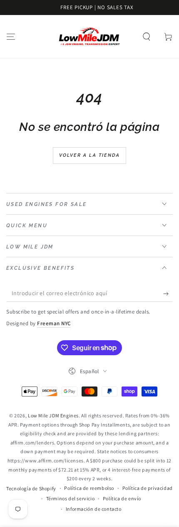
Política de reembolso (89, 488)
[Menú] (11, 37)
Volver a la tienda (89, 155)
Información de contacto (94, 509)
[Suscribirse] (168, 293)
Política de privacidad (147, 488)
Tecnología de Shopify (31, 488)
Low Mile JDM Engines (53, 415)
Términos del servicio (70, 498)
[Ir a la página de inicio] (89, 36)
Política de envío (122, 498)
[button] (146, 37)
